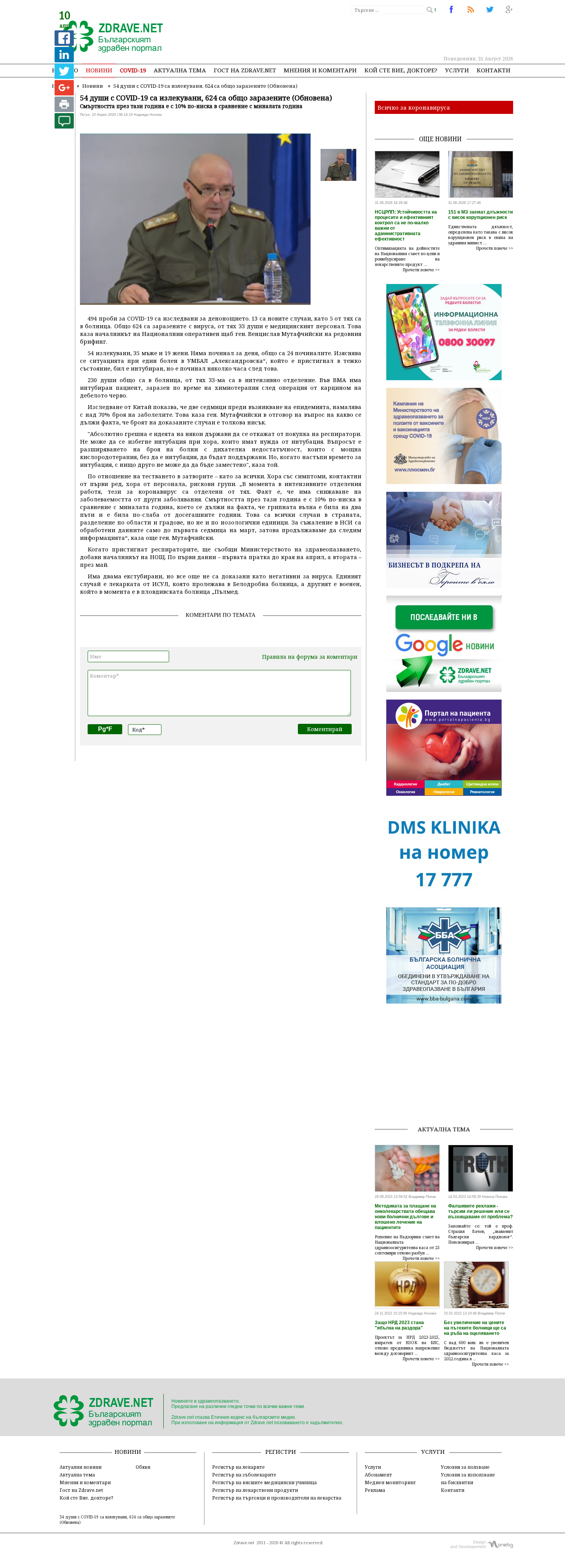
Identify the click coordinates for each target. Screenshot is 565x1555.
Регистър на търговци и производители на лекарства (276, 1498)
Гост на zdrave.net (245, 70)
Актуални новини (80, 1467)
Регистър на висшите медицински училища (264, 1482)
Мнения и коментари (320, 70)
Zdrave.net (244, 1542)
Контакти (493, 70)
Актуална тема (180, 70)
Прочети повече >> (421, 269)
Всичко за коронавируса (413, 107)
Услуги (457, 70)
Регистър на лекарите (238, 1467)
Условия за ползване (465, 1467)
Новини (99, 70)
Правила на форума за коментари (309, 656)
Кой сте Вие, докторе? (400, 70)
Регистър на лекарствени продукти (255, 1490)
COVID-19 (133, 70)
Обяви (143, 1467)
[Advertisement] (372, 34)
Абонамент (378, 1474)
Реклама (375, 1490)
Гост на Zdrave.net (81, 1490)
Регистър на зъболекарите (244, 1474)
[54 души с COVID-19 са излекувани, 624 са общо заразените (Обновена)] (108, 37)
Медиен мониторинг (390, 1482)
